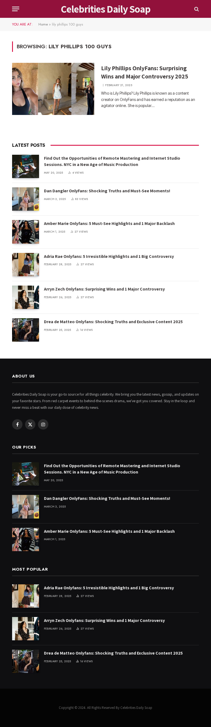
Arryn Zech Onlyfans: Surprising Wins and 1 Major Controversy (104, 289)
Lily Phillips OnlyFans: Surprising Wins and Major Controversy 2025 (144, 72)
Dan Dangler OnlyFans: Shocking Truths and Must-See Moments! (107, 191)
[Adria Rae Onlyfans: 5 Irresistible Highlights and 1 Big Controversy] (25, 264)
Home (43, 24)
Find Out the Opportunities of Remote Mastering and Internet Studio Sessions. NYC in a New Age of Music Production (112, 161)
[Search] (196, 9)
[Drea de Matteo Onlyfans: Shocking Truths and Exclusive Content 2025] (25, 330)
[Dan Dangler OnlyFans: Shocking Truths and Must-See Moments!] (25, 199)
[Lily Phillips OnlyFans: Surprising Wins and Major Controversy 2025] (53, 89)
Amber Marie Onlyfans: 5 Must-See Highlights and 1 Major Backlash (109, 223)
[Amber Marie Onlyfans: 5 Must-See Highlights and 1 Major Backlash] (25, 231)
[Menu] (15, 9)
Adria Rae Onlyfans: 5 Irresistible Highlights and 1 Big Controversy (109, 256)
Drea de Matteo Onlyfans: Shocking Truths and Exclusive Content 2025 (113, 322)
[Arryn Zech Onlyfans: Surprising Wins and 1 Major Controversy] (25, 297)
